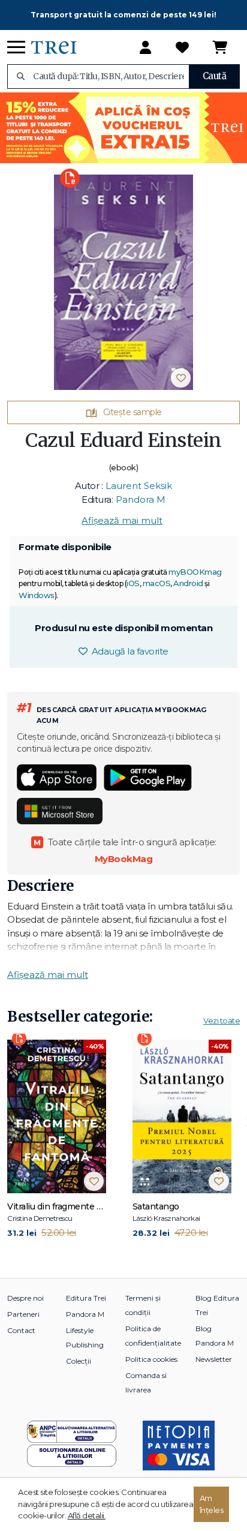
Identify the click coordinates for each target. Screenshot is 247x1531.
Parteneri (23, 1314)
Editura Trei (86, 1297)
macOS (157, 583)
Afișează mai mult (122, 520)
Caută (215, 76)
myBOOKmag (195, 572)
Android (188, 583)
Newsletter (213, 1359)
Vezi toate (221, 1020)
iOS (133, 583)
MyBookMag (124, 858)
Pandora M (140, 499)
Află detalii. (87, 1515)
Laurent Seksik (139, 485)
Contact (21, 1330)
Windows (37, 595)
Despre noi (25, 1297)
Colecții (78, 1360)
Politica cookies (151, 1359)
